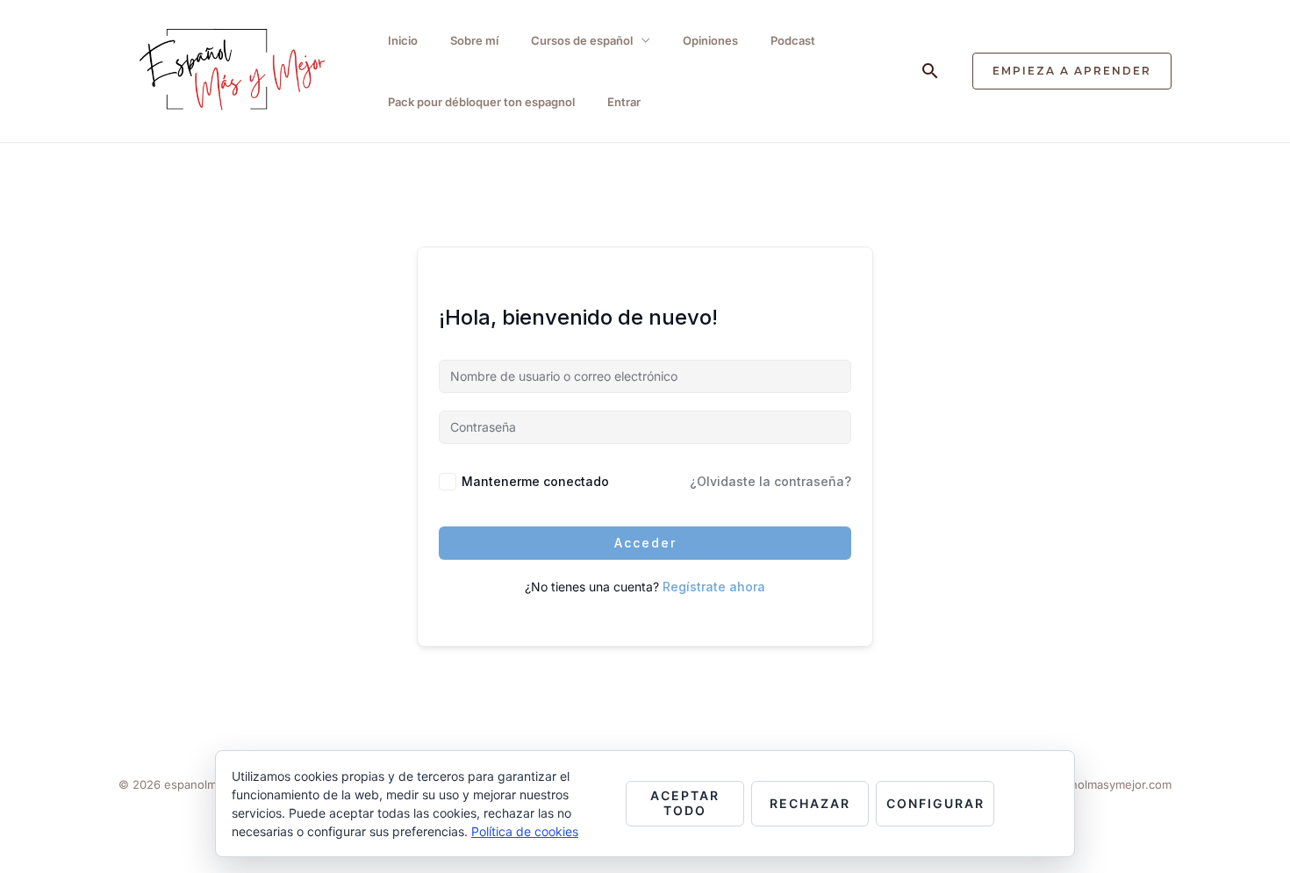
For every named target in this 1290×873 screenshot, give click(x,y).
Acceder (645, 542)
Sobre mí (474, 40)
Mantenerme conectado (535, 481)
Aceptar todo (685, 803)
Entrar (624, 102)
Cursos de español (582, 40)
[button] (930, 71)
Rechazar (810, 803)
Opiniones (710, 40)
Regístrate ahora (714, 586)
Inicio (403, 40)
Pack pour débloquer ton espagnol (481, 102)
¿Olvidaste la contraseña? (770, 481)
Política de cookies (524, 831)
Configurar (935, 803)
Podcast (792, 40)
